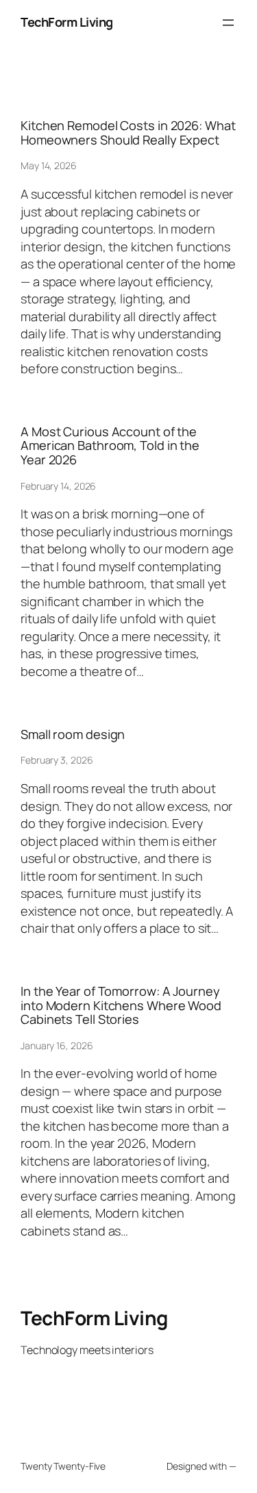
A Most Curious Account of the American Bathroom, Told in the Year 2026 (110, 445)
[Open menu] (228, 22)
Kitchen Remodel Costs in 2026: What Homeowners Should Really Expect (128, 132)
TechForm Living (67, 22)
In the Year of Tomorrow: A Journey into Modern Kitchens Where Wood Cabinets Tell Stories (121, 1005)
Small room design (73, 734)
